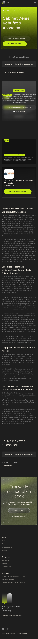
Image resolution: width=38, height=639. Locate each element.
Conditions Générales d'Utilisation (13, 582)
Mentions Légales (8, 579)
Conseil (4, 563)
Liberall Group (6, 566)
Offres (4, 541)
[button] (34, 2)
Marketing (5, 560)
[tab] (6, 140)
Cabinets (5, 544)
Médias (4, 550)
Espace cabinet (7, 547)
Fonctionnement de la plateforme (13, 576)
